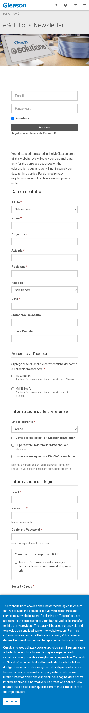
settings (63, 640)
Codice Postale (22, 331)
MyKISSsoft (42, 392)
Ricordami (22, 118)
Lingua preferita (23, 421)
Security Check (22, 586)
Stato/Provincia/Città (26, 315)
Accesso (44, 127)
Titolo (16, 202)
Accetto (11, 701)
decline (7, 640)
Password (19, 508)
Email (16, 492)
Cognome (19, 234)
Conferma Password (26, 529)
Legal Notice (38, 635)
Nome (16, 218)
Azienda (18, 250)
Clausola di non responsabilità (37, 554)
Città (15, 299)
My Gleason (45, 377)
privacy (58, 562)
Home (6, 13)
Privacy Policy (60, 635)
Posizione (19, 266)
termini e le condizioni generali (38, 566)
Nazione (18, 283)
